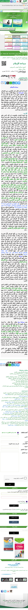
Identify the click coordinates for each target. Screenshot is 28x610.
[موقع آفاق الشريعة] (16, 37)
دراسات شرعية (12, 53)
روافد (23, 55)
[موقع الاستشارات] (8, 41)
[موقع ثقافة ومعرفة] (8, 37)
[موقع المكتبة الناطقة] (24, 48)
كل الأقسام (24, 53)
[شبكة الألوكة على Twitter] (14, 1)
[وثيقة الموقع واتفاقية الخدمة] (7, 6)
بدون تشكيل (23, 79)
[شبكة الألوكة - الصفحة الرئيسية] (21, 6)
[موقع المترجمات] (8, 48)
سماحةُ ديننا (21, 322)
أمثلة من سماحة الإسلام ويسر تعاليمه (19, 373)
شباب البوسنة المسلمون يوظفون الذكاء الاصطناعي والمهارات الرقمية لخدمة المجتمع (14, 571)
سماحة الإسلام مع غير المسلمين (20, 383)
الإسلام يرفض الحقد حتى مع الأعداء (19, 379)
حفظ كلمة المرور (21, 501)
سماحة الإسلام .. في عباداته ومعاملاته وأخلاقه (17, 376)
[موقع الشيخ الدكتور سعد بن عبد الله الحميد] (14, 16)
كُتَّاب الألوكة (13, 560)
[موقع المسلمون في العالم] (24, 45)
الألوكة (4, 600)
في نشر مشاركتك (14, 517)
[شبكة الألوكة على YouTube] (17, 1)
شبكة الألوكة (24, 57)
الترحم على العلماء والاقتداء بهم (20, 413)
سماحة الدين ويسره (23, 375)
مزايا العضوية (18, 509)
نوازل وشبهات (5, 53)
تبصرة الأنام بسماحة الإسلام (21, 384)
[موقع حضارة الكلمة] (16, 41)
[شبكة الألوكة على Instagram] (20, 1)
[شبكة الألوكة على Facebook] (11, 1)
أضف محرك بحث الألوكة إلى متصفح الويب (14, 602)
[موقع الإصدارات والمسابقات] (16, 48)
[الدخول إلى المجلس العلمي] (18, 32)
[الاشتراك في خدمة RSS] (24, 5)
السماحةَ (21, 93)
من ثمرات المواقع (18, 55)
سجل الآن (22, 510)
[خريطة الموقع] (25, 5)
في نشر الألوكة (14, 521)
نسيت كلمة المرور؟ (23, 503)
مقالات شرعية (18, 53)
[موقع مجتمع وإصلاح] (24, 41)
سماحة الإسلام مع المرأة (22, 381)
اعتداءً (20, 256)
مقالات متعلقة (22, 69)
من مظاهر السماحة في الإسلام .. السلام (18, 378)
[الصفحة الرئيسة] (27, 5)
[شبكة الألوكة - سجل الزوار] (16, 5)
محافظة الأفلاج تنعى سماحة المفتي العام (18, 406)
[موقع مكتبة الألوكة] (8, 45)
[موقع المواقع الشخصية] (16, 45)
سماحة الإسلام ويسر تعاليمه (21, 372)
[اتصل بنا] (26, 8)
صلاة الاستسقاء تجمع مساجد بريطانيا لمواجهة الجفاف (14, 567)
